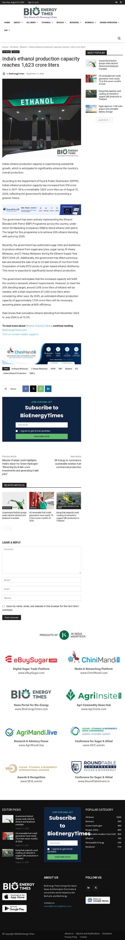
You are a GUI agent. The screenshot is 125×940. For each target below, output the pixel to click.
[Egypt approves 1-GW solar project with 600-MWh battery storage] (91, 109)
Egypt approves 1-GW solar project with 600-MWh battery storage (111, 109)
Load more (103, 119)
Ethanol (23, 47)
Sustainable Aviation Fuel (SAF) (68, 507)
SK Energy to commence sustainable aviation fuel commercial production (68, 464)
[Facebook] (25, 388)
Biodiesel (7, 508)
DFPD (53, 368)
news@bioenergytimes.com (57, 906)
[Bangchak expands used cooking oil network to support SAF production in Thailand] (68, 500)
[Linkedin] (116, 2)
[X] (33, 388)
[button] (119, 38)
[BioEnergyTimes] (4, 73)
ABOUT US (51, 877)
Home (5, 47)
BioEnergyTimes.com (14, 330)
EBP (60, 368)
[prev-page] (4, 528)
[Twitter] (121, 2)
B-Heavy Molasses (20, 368)
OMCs (32, 373)
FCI (76, 368)
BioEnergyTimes (16, 73)
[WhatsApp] (40, 388)
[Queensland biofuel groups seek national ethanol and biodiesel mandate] (14, 500)
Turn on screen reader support (20, 334)
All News (14, 47)
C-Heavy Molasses (39, 368)
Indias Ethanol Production (15, 373)
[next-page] (9, 528)
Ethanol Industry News (39, 325)
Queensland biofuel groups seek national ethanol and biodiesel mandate (14, 515)
